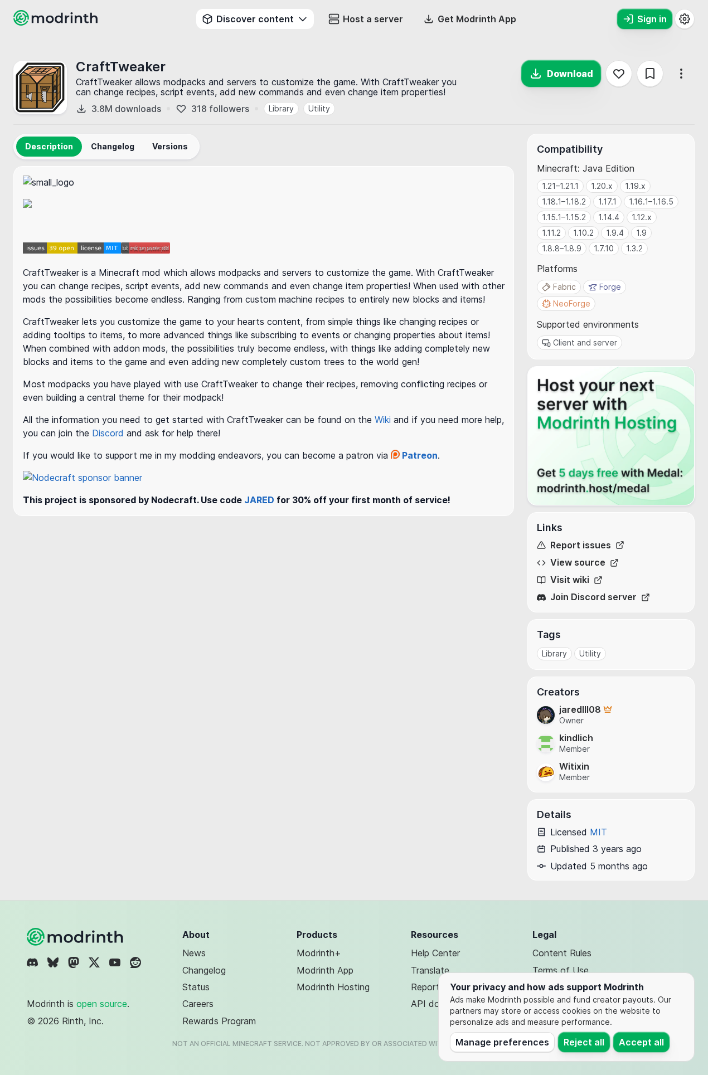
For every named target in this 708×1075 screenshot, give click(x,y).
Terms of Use (560, 970)
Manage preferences (502, 1042)
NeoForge (571, 303)
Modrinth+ (319, 953)
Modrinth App (325, 970)
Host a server (373, 19)
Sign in (652, 19)
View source (577, 562)
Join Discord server (593, 597)
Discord (109, 433)
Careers (198, 1004)
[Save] (650, 73)
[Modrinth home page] (56, 22)
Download (570, 73)
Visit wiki (569, 580)
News (194, 953)
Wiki (384, 419)
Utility (319, 108)
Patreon (419, 455)
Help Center (435, 953)
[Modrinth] (76, 937)
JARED (259, 499)
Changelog (204, 970)
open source (101, 1003)
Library (281, 108)
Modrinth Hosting (333, 987)
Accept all (641, 1042)
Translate (430, 970)
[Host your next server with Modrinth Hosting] (611, 435)
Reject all (584, 1042)
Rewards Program (219, 1021)
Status (196, 987)
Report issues (580, 545)
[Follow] (618, 73)
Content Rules (561, 953)
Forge (610, 286)
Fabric (564, 286)
